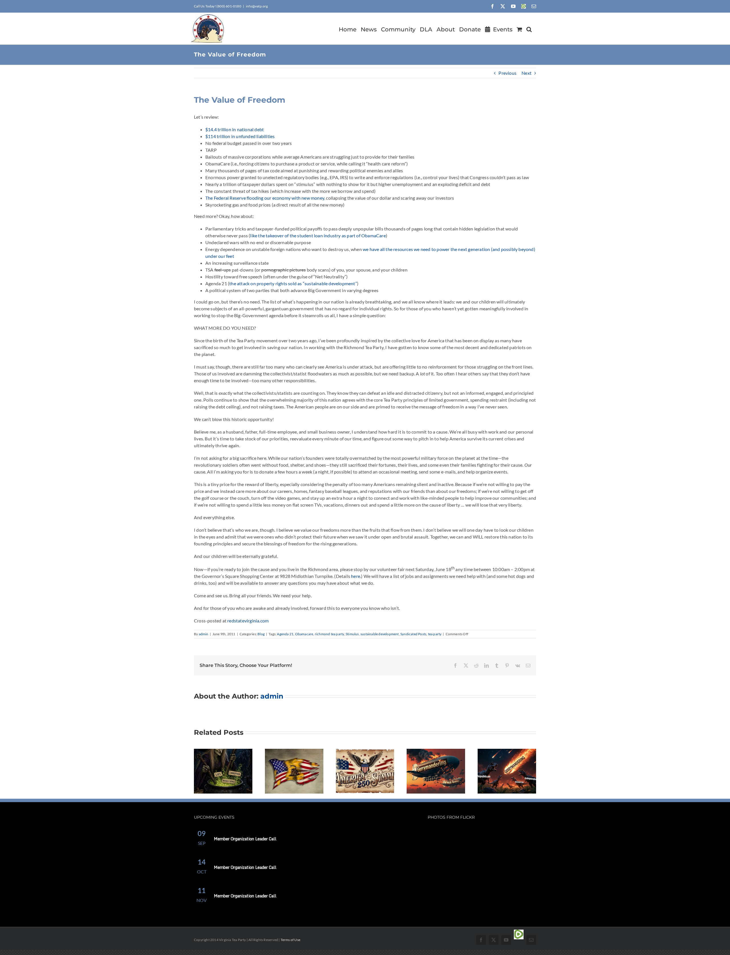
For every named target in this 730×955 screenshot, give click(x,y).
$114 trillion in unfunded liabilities (240, 136)
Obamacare (304, 634)
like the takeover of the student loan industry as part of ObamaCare (318, 235)
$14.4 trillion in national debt (234, 129)
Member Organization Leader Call (245, 838)
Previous (507, 73)
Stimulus (352, 634)
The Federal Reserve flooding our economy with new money (264, 198)
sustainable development (379, 634)
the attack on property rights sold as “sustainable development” (293, 283)
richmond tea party (329, 634)
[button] (529, 28)
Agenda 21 (285, 634)
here (355, 576)
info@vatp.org (257, 6)
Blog (261, 634)
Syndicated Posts (413, 634)
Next (527, 73)
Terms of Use (290, 940)
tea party (435, 634)
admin (203, 634)
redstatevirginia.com (248, 620)
